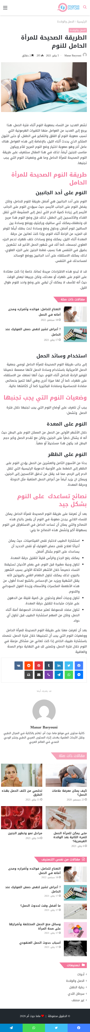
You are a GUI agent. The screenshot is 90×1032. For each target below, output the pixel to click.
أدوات (80, 974)
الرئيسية (82, 21)
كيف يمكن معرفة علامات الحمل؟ (69, 793)
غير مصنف (78, 1000)
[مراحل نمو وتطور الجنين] (21, 817)
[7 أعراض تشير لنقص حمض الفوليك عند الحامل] (75, 334)
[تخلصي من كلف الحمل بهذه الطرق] (21, 775)
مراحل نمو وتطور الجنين (25, 833)
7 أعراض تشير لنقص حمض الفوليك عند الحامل (33, 331)
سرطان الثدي (76, 994)
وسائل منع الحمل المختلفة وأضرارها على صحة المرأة (35, 926)
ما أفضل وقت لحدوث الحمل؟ (40, 906)
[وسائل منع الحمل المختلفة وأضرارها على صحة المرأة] (75, 930)
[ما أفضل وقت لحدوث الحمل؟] (75, 911)
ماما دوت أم (33, 1016)
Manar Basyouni (72, 55)
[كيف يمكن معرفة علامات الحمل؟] (66, 775)
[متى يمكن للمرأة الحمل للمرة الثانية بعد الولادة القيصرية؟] (66, 817)
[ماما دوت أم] (68, 7)
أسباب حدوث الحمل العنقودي (40, 943)
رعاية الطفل (76, 987)
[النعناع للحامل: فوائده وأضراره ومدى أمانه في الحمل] (75, 314)
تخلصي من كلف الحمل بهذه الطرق (22, 793)
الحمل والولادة (65, 21)
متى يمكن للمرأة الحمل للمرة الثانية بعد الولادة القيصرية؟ (70, 837)
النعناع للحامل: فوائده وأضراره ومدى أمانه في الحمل (34, 311)
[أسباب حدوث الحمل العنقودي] (75, 948)
